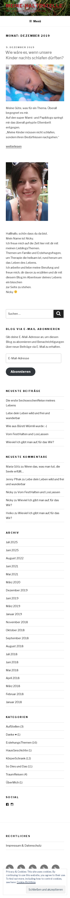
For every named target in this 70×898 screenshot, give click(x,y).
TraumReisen (14, 774)
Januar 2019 (14, 614)
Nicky (9, 492)
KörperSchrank (15, 758)
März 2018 (13, 686)
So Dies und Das (16, 766)
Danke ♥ (11, 734)
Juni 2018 (12, 662)
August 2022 (15, 558)
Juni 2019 (12, 598)
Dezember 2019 (17, 590)
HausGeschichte (17, 750)
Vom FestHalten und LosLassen (27, 434)
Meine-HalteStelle (34, 6)
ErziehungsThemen (19, 742)
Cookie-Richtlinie (26, 882)
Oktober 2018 (15, 630)
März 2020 (13, 582)
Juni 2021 (12, 566)
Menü (37, 21)
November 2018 (17, 622)
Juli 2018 (12, 654)
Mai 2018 (12, 670)
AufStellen (13, 726)
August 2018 (15, 646)
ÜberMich (12, 782)
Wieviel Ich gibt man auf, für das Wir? (30, 442)
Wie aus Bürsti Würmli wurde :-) (26, 426)
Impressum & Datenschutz (23, 845)
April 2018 (13, 678)
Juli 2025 (12, 542)
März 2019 (13, 606)
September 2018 (17, 638)
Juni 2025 (12, 550)
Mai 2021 (12, 574)
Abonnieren (20, 372)
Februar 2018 (15, 694)
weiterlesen (14, 146)
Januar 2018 (14, 702)
